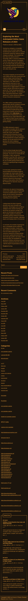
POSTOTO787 (4, 378)
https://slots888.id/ (5, 470)
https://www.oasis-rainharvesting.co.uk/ (11, 495)
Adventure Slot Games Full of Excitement (9, 275)
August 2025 (3, 321)
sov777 (2, 363)
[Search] (24, 29)
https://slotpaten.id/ (6, 465)
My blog (10, 246)
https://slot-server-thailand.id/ (8, 463)
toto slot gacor (4, 358)
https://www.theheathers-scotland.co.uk (11, 500)
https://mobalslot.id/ (6, 455)
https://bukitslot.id (5, 467)
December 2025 (4, 311)
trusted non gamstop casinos (8, 416)
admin (19, 44)
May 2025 (3, 328)
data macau (16, 113)
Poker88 (3, 368)
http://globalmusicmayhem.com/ (9, 432)
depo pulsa (3, 365)
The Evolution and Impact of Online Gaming (14, 579)
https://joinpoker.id (5, 457)
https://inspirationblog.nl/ (6, 385)
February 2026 (4, 306)
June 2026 (3, 301)
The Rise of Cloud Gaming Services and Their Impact (12, 282)
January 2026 (4, 308)
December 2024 (4, 340)
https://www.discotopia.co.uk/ (8, 493)
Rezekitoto (4, 400)
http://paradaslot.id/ (6, 477)
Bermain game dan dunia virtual (7, 277)
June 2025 (3, 325)
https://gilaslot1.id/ (5, 462)
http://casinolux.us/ (5, 488)
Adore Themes (9, 599)
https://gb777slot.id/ (6, 460)
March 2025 (3, 333)
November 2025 (4, 313)
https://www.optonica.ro (7, 443)
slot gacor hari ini (5, 437)
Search (3, 265)
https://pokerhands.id (6, 475)
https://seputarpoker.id (6, 474)
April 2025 (3, 330)
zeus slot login (4, 388)
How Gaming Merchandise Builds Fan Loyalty (10, 285)
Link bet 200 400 (5, 355)
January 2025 (4, 338)
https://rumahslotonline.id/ (7, 453)
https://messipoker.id (6, 472)
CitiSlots (3, 375)
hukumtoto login (4, 390)
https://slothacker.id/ (6, 469)
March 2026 (3, 303)
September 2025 (4, 318)
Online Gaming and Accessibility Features (10, 280)
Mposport (3, 370)
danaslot (3, 383)
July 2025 (3, 323)
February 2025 (4, 335)
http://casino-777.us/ (6, 482)
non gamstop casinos (6, 351)
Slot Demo (3, 380)
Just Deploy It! (14, 597)
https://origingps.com (6, 448)
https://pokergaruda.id (6, 458)
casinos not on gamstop (6, 373)
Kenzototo (3, 395)
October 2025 (4, 316)
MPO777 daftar (5, 422)
